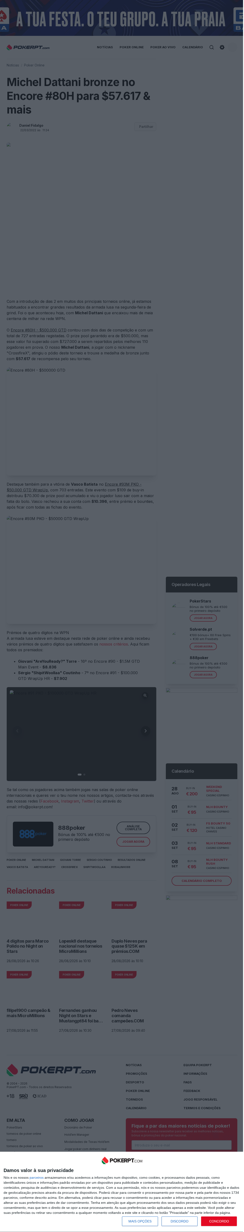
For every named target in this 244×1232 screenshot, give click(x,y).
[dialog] (122, 1192)
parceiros (37, 1177)
